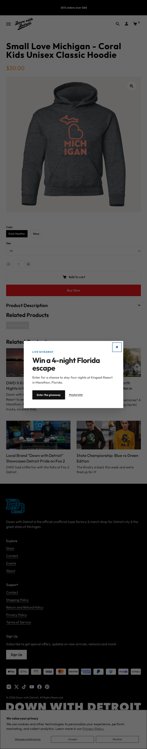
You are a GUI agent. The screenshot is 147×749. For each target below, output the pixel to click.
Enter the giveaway (49, 395)
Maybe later (76, 394)
